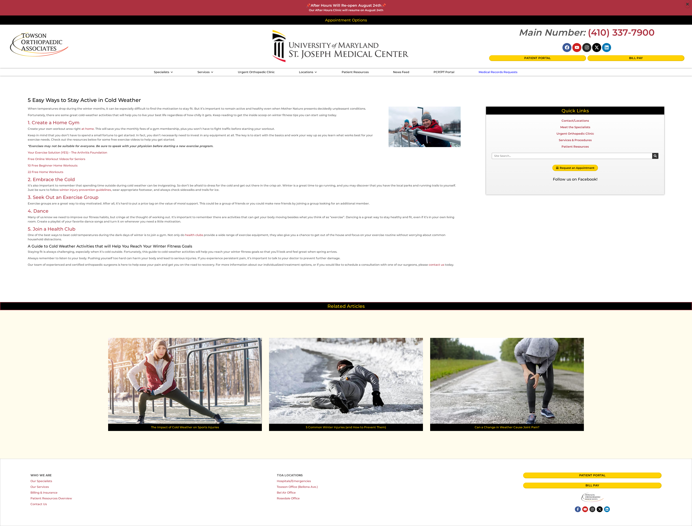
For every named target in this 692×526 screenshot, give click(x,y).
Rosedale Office (288, 498)
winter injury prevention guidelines (85, 190)
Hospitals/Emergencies (294, 481)
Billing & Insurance (43, 492)
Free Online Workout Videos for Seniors (56, 159)
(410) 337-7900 (621, 32)
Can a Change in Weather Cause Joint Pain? (507, 427)
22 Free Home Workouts (45, 172)
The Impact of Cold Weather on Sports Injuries (185, 427)
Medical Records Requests (498, 72)
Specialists (161, 72)
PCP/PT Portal (444, 72)
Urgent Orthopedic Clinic (256, 72)
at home (87, 129)
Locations (306, 72)
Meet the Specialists (575, 127)
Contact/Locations (575, 120)
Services (204, 72)
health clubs (194, 235)
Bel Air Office (286, 492)
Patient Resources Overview (51, 498)
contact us (436, 264)
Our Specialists (41, 481)
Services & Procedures (575, 140)
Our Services (39, 487)
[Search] (655, 156)
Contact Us (38, 504)
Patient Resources (355, 72)
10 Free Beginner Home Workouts (52, 165)
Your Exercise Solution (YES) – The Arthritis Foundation (67, 152)
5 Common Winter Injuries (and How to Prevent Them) (346, 427)
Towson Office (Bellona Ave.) (297, 487)
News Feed (401, 72)
